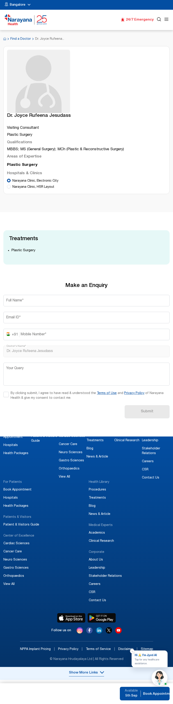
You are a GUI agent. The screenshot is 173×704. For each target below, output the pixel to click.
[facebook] (89, 632)
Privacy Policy (134, 393)
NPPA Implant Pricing (37, 649)
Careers (148, 461)
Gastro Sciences (71, 460)
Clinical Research (126, 440)
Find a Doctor (20, 39)
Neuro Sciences (70, 452)
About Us (149, 432)
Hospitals (10, 445)
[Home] (26, 20)
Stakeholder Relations (105, 576)
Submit (147, 411)
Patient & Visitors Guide (21, 524)
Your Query (15, 368)
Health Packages (15, 453)
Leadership (150, 440)
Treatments (95, 440)
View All (64, 477)
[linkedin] (99, 632)
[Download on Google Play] (102, 618)
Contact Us (150, 477)
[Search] (159, 20)
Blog (89, 448)
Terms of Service (100, 649)
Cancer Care (68, 444)
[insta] (80, 631)
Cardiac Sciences (72, 436)
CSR (145, 469)
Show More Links (83, 673)
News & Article (97, 456)
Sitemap (147, 649)
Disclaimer (127, 649)
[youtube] (118, 632)
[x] (109, 632)
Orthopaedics (69, 468)
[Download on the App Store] (71, 618)
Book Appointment (17, 489)
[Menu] (166, 20)
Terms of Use (107, 393)
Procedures (95, 432)
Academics (122, 432)
